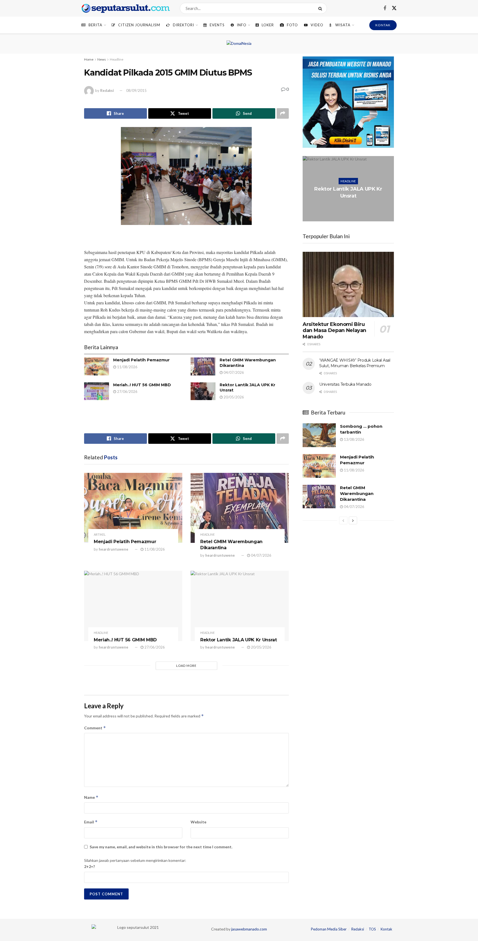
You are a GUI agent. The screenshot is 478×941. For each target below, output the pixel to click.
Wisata (342, 25)
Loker (268, 25)
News (101, 59)
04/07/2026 (233, 372)
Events (217, 25)
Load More (186, 665)
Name (91, 797)
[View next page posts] (353, 520)
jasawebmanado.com (249, 929)
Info (241, 25)
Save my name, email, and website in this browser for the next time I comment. (161, 846)
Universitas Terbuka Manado (345, 384)
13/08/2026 (353, 439)
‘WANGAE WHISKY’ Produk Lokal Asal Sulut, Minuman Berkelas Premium (354, 363)
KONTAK (383, 25)
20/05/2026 (233, 397)
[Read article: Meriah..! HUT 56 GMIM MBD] (96, 391)
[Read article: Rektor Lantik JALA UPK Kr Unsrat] (203, 391)
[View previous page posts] (343, 520)
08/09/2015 (136, 90)
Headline (116, 59)
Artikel (100, 534)
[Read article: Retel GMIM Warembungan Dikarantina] (203, 366)
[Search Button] (321, 8)
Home (88, 59)
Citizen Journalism (139, 25)
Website (198, 822)
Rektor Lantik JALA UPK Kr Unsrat (238, 639)
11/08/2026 (126, 367)
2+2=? (89, 866)
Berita (95, 25)
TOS (372, 929)
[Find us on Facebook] (384, 8)
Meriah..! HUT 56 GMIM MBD (142, 384)
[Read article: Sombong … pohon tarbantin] (319, 435)
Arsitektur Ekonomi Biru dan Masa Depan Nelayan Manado (334, 330)
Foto (292, 25)
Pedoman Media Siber (329, 929)
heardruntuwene (113, 549)
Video (317, 25)
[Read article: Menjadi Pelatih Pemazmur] (96, 366)
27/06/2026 (126, 391)
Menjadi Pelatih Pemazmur (141, 359)
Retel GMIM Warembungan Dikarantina (356, 493)
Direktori (183, 25)
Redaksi (107, 90)
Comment (95, 727)
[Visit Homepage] (125, 8)
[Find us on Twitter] (394, 8)
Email (91, 822)
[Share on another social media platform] (283, 113)
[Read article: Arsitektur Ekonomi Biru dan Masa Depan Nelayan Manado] (348, 284)
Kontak (386, 929)
